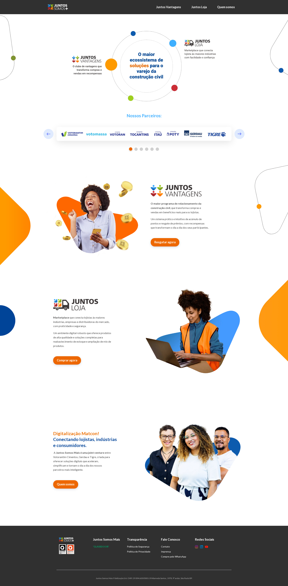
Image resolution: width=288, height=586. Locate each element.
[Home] (58, 7)
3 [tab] (141, 149)
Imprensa (166, 551)
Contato (165, 546)
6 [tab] (157, 149)
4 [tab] (146, 149)
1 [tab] (130, 149)
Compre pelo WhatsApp (173, 556)
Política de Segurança (138, 546)
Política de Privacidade (138, 551)
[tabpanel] (144, 134)
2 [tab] (136, 149)
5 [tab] (152, 149)
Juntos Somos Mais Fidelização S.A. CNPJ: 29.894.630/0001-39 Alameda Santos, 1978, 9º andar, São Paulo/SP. (144, 578)
